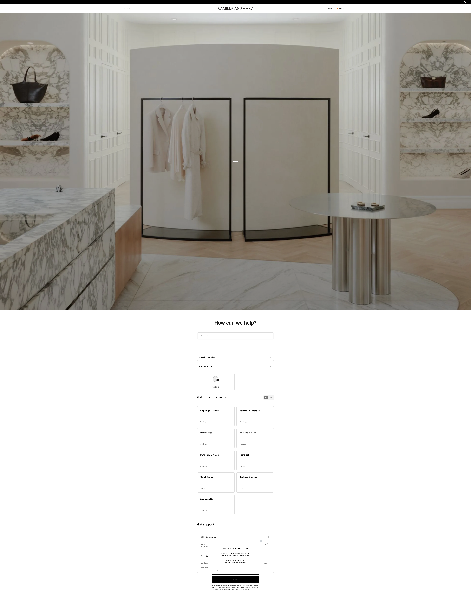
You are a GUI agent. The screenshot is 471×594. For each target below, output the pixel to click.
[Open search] (119, 8)
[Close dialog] (261, 540)
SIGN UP (235, 579)
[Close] (465, 2)
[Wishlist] (347, 8)
